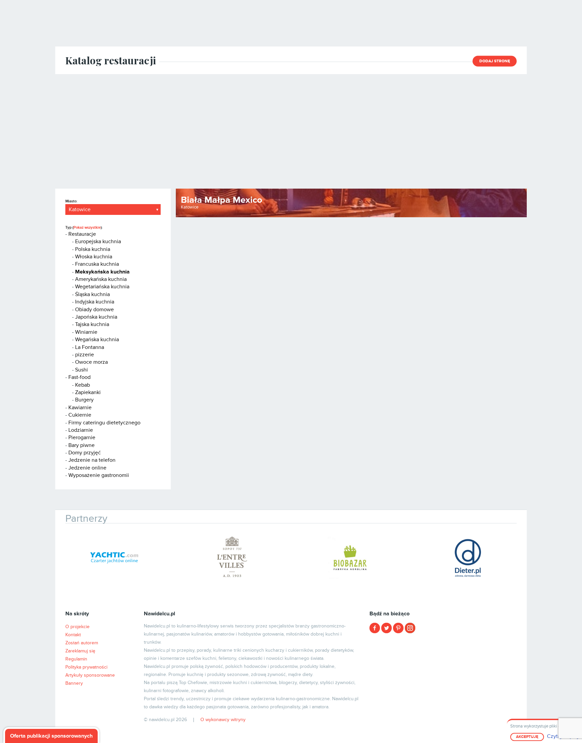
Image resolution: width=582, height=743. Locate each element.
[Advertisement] (291, 131)
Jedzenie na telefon (92, 460)
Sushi (81, 369)
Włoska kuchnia (93, 256)
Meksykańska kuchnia (102, 271)
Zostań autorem (81, 643)
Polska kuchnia (92, 249)
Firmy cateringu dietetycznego (104, 422)
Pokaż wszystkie (87, 227)
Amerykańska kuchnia (101, 279)
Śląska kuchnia (92, 294)
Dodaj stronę (494, 61)
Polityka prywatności (86, 667)
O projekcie (77, 626)
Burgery (84, 399)
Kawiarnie (80, 407)
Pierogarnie (81, 437)
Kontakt (73, 635)
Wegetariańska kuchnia (102, 286)
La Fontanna (89, 347)
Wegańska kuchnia (97, 339)
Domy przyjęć (84, 452)
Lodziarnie (80, 430)
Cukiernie (79, 415)
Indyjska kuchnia (94, 301)
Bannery (74, 683)
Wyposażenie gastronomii (98, 475)
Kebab (82, 385)
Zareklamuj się (80, 651)
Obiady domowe (94, 309)
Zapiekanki (88, 392)
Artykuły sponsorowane (90, 675)
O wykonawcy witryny (223, 719)
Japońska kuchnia (96, 317)
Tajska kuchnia (92, 324)
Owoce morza (91, 362)
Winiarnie (86, 332)
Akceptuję (527, 736)
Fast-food (79, 377)
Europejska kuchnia (98, 241)
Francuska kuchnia (97, 264)
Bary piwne (81, 445)
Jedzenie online (87, 467)
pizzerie (84, 354)
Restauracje (82, 234)
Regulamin (76, 659)
